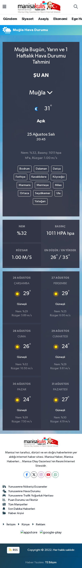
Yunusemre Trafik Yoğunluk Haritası (30, 495)
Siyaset (28, 19)
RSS (15, 549)
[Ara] (75, 7)
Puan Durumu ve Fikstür (23, 499)
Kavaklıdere (39, 176)
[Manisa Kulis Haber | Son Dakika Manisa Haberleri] (39, 7)
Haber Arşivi (16, 513)
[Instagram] (41, 474)
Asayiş (43, 19)
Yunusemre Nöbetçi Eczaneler (27, 486)
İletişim (11, 524)
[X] (34, 474)
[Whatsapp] (55, 474)
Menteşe (43, 185)
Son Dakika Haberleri (21, 508)
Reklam (40, 524)
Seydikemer (42, 193)
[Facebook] (26, 474)
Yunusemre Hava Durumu (24, 491)
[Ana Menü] (4, 7)
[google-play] (50, 533)
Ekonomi (60, 19)
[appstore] (29, 533)
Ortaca (24, 193)
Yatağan (40, 201)
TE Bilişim (51, 562)
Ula (59, 193)
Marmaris (25, 185)
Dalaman (41, 168)
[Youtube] (48, 474)
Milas (58, 185)
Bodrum (25, 168)
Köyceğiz (59, 176)
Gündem (10, 19)
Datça (57, 168)
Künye (26, 524)
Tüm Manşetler (18, 504)
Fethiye (20, 176)
